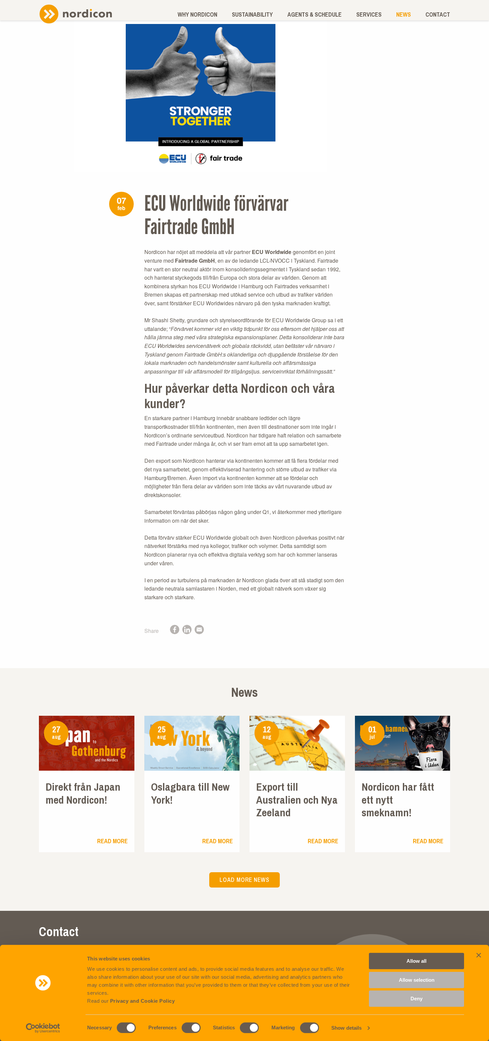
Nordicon (75, 13)
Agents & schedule (314, 14)
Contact (437, 14)
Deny (416, 998)
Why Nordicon (197, 14)
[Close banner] (478, 955)
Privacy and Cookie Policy (142, 1001)
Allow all (416, 961)
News (403, 14)
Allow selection (416, 980)
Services (369, 14)
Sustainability (252, 14)
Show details (346, 1028)
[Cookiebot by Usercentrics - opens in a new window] (43, 1028)
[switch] (191, 1027)
